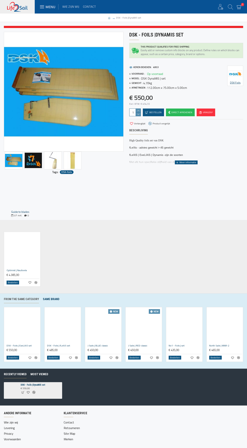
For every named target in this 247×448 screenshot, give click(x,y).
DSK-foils (66, 172)
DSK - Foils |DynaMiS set (33, 385)
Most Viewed (39, 374)
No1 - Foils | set (176, 345)
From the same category (21, 299)
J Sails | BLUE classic (98, 345)
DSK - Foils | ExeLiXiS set (19, 345)
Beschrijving (138, 130)
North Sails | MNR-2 (219, 345)
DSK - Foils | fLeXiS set (58, 345)
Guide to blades (20, 211)
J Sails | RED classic (137, 345)
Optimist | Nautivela (17, 270)
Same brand (51, 299)
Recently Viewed (15, 374)
